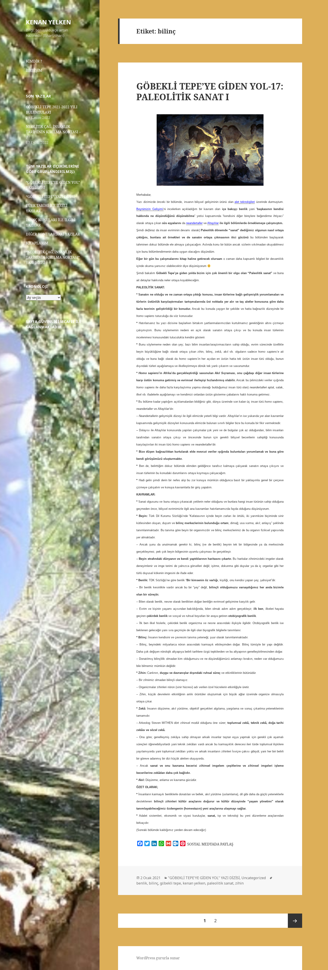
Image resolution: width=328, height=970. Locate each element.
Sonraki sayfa (295, 921)
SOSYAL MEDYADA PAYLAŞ (210, 844)
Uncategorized (253, 877)
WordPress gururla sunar (158, 957)
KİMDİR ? (34, 61)
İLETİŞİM (34, 70)
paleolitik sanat (220, 883)
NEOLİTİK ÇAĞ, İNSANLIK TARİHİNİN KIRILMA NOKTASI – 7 (53, 132)
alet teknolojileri (245, 202)
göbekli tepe (170, 883)
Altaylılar (213, 223)
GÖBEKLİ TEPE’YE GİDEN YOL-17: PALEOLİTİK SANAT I (209, 91)
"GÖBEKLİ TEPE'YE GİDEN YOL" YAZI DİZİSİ (204, 877)
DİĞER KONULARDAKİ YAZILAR (53, 234)
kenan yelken (194, 883)
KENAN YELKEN (48, 22)
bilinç (153, 883)
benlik (141, 883)
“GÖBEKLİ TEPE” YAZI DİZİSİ (50, 196)
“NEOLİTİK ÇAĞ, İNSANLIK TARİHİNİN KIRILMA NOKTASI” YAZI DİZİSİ (53, 257)
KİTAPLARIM (37, 243)
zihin (239, 883)
